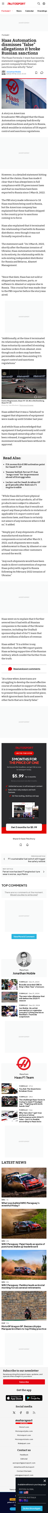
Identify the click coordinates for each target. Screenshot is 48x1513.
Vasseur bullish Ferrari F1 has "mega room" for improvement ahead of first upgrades (22, 474)
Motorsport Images (26, 405)
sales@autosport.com (24, 1475)
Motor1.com (24, 1427)
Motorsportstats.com (24, 1439)
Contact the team (24, 1471)
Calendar (29, 11)
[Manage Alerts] (27, 844)
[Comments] (42, 72)
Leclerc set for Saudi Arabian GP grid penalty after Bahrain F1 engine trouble (23, 485)
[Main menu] (3, 3)
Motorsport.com (24, 1435)
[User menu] (43, 3)
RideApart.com (24, 1443)
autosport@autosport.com (24, 1463)
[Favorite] (36, 72)
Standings (42, 11)
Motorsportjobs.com (24, 1431)
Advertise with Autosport (24, 1467)
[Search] (38, 3)
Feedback (24, 1455)
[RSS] (34, 1412)
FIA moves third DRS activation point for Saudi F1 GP (25, 465)
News (19, 11)
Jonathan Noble (13, 72)
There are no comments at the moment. (24, 893)
